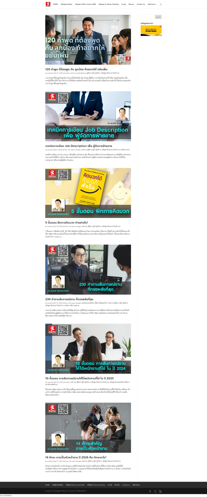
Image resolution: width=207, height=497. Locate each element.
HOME (55, 4)
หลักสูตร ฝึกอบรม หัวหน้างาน (110, 73)
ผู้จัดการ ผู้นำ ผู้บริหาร (93, 73)
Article (73, 73)
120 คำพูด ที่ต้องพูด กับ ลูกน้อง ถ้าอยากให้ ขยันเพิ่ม (76, 69)
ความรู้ (123, 4)
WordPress (82, 491)
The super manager (74, 150)
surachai (50, 73)
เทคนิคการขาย (125, 150)
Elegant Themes (61, 491)
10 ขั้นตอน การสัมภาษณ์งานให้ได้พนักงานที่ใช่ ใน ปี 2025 (79, 378)
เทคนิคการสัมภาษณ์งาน (71, 305)
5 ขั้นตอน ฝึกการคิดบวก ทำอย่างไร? (66, 222)
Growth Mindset (81, 73)
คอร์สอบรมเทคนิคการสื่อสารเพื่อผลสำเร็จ (94, 303)
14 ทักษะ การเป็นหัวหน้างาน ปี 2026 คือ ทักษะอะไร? (75, 457)
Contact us (141, 4)
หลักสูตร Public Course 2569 (85, 4)
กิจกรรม (131, 4)
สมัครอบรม (151, 4)
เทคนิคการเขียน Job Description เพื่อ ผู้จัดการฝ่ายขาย (78, 146)
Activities (67, 73)
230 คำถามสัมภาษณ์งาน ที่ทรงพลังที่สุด (69, 299)
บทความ (84, 150)
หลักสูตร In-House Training (109, 4)
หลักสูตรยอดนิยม (66, 4)
